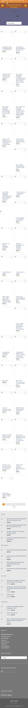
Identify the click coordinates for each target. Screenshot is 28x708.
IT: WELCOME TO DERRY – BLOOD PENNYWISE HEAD (20, 140)
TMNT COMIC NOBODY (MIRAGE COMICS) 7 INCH (6, 495)
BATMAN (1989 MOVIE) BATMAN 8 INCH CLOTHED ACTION (20, 49)
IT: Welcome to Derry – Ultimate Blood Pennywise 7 (21, 193)
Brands (11, 16)
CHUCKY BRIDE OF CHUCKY (6, 273)
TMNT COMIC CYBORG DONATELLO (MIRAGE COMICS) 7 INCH (20, 467)
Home (4, 14)
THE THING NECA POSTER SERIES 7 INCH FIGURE (20, 219)
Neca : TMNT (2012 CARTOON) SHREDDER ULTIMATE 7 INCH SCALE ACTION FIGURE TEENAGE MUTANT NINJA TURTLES (20, 111)
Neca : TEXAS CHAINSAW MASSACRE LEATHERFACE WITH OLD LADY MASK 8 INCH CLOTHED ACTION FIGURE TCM (21, 79)
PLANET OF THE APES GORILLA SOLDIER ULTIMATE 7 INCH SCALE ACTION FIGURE (7, 142)
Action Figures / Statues (16, 14)
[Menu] (2, 5)
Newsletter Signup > (6, 695)
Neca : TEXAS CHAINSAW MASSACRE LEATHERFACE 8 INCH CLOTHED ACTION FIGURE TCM (6, 110)
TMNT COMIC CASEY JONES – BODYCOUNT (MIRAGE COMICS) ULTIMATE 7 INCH (6, 299)
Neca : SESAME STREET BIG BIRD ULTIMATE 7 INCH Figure (20, 166)
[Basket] (25, 5)
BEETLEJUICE (5, 380)
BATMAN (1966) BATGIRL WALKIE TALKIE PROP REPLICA (20, 409)
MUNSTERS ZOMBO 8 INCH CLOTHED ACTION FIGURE (7, 436)
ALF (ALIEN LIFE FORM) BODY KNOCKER (5, 353)
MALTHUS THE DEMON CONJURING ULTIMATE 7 (5, 245)
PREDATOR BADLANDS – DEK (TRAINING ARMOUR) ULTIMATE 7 (20, 246)
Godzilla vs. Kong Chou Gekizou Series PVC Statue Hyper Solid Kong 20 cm (6, 466)
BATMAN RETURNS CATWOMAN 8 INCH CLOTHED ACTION (7, 48)
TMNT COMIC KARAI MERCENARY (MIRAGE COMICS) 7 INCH (20, 298)
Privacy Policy (14, 703)
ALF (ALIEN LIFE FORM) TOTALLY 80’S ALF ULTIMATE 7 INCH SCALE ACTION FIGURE (20, 355)
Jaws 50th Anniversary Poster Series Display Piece (6, 409)
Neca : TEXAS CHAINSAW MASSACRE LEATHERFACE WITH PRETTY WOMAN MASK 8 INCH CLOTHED (7, 196)
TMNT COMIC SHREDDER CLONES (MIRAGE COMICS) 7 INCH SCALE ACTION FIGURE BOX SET (20, 438)
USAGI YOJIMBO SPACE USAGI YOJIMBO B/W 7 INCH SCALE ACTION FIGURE (20, 326)
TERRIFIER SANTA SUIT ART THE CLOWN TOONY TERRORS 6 (6, 76)
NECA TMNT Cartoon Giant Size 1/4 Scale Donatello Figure (20, 382)
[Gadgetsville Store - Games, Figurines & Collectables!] (14, 5)
